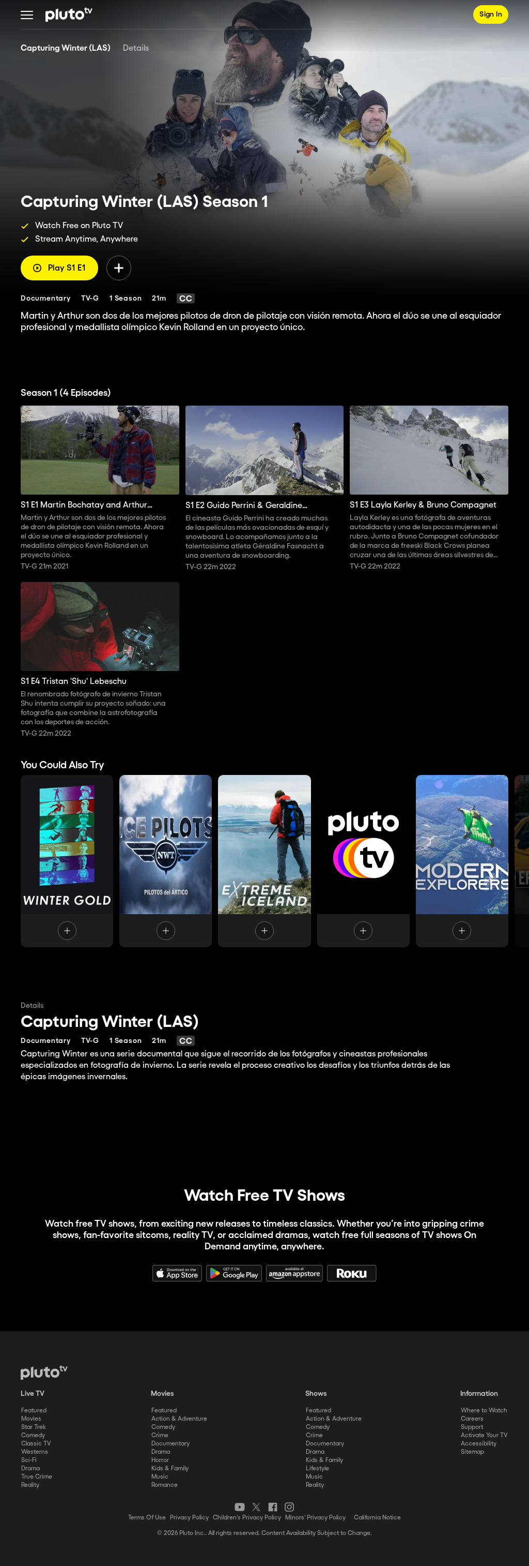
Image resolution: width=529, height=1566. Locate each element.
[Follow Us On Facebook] (273, 1507)
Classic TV (36, 1443)
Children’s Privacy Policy (247, 1517)
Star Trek (33, 1427)
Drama (30, 1468)
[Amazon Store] (294, 1273)
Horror (160, 1460)
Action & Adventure (179, 1418)
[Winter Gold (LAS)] (67, 861)
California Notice (377, 1517)
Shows (316, 1394)
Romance (164, 1485)
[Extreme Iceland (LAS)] (264, 861)
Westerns (34, 1452)
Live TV (32, 1394)
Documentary (170, 1443)
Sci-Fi (29, 1460)
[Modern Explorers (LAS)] (462, 861)
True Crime (36, 1476)
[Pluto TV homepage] (44, 1372)
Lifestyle (317, 1468)
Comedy (33, 1435)
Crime (159, 1435)
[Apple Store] (177, 1273)
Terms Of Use (147, 1517)
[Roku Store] (352, 1273)
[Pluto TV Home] (68, 14)
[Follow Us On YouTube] (240, 1507)
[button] (27, 14)
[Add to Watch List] (118, 268)
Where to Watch (484, 1410)
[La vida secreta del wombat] (363, 861)
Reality (30, 1485)
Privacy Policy (189, 1517)
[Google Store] (234, 1273)
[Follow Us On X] (256, 1507)
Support (472, 1427)
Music (159, 1476)
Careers (472, 1418)
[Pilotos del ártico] (165, 861)
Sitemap (472, 1452)
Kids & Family (170, 1468)
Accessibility (478, 1443)
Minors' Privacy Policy (315, 1517)
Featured (33, 1410)
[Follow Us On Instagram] (289, 1507)
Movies (31, 1418)
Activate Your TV (484, 1435)
